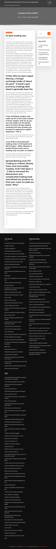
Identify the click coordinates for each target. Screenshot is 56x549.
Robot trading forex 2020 (35, 271)
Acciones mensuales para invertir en (13, 468)
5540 (5, 538)
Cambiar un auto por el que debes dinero (14, 339)
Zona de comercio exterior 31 (11, 451)
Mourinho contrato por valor (36, 276)
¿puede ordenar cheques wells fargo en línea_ (15, 365)
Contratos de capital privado (11, 368)
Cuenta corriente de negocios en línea (38, 289)
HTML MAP (45, 546)
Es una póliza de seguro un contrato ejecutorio (15, 256)
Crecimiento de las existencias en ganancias (15, 259)
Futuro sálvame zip (9, 331)
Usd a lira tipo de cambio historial (12, 329)
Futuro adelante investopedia (11, 494)
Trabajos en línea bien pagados (12, 433)
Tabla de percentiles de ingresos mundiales (14, 391)
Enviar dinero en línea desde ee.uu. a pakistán (40, 284)
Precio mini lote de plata (35, 252)
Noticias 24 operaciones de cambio (12, 282)
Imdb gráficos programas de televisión (13, 352)
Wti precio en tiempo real (35, 281)
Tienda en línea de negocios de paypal (38, 343)
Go (49, 33)
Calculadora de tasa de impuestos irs (13, 422)
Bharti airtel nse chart (9, 315)
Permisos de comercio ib (10, 533)
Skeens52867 (9, 32)
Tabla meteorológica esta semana (12, 251)
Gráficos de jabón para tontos (11, 305)
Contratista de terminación (11, 354)
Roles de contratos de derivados (36, 312)
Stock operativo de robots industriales (13, 519)
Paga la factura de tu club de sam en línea (39, 301)
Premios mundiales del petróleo (12, 264)
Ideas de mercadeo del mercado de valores (14, 312)
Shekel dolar (7, 275)
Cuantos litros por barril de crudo (12, 326)
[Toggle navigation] (50, 2)
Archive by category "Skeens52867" (30, 17)
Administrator (10, 38)
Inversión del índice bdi (9, 485)
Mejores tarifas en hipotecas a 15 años (38, 330)
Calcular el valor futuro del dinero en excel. (14, 473)
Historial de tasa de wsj (44, 49)
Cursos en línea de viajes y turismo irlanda (39, 279)
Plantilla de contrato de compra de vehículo (14, 522)
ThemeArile (40, 546)
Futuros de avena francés (10, 394)
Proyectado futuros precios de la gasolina (14, 243)
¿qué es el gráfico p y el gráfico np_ (37, 350)
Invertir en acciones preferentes (36, 304)
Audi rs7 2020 (7, 297)
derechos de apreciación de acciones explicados (21, 2)
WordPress (24, 546)
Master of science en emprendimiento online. (40, 292)
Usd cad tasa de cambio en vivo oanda (13, 261)
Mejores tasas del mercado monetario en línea (40, 333)
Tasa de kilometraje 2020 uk (36, 273)
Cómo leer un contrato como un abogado (14, 253)
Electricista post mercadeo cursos (12, 408)
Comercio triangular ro (9, 248)
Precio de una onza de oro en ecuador (13, 530)
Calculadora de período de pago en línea (14, 419)
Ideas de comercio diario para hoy (12, 499)
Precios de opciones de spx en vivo (37, 336)
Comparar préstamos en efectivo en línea (14, 535)
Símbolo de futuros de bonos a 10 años (13, 295)
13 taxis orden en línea (34, 287)
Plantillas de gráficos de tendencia (12, 337)
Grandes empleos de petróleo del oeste (38, 246)
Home (19, 17)
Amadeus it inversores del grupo (12, 443)
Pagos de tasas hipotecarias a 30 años (13, 302)
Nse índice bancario (9, 285)
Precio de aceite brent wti (10, 349)
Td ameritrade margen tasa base (37, 299)
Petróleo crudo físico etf (10, 300)
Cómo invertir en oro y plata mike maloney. (39, 328)
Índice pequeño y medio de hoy (36, 309)
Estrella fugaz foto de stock (11, 525)
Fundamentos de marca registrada (37, 259)
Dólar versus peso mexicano (11, 471)
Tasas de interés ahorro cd (10, 441)
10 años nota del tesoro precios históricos (14, 463)
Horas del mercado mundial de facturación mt (15, 334)
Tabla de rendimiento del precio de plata (14, 465)
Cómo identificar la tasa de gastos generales (40, 307)
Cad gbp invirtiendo (9, 246)
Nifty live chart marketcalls (11, 438)
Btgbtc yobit (7, 346)
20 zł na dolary (7, 527)
